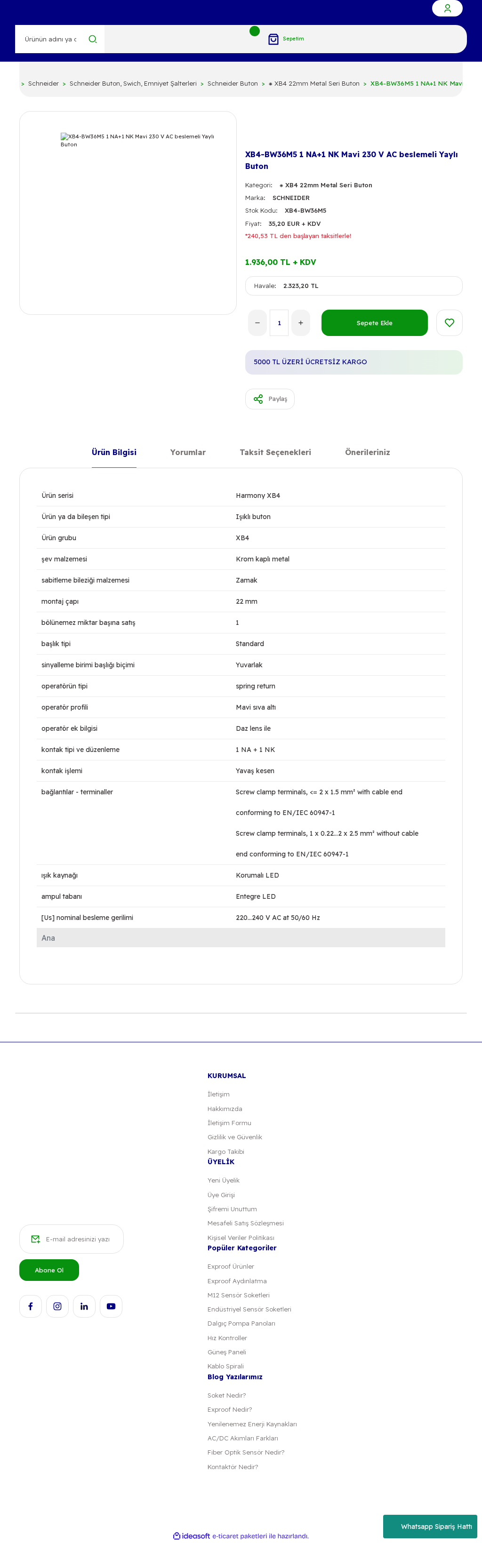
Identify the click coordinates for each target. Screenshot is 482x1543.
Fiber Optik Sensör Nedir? (246, 1452)
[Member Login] (447, 8)
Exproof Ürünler (231, 1266)
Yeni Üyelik (224, 1180)
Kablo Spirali (226, 1366)
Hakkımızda (225, 1108)
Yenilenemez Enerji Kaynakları (252, 1424)
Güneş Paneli (227, 1352)
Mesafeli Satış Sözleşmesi (246, 1223)
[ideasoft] (191, 1536)
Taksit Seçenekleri (275, 453)
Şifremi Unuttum (232, 1209)
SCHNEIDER (291, 197)
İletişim (219, 1094)
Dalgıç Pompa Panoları (241, 1323)
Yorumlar (188, 453)
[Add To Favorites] (449, 323)
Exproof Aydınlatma (237, 1281)
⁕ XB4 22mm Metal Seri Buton (326, 185)
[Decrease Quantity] (257, 323)
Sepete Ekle (375, 323)
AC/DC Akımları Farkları (243, 1438)
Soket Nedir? (227, 1395)
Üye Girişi (221, 1195)
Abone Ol (49, 1270)
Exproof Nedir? (230, 1409)
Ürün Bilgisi (114, 453)
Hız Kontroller (227, 1338)
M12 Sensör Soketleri (239, 1295)
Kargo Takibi (226, 1151)
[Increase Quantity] (300, 323)
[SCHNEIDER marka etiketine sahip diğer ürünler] (260, 131)
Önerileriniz (367, 453)
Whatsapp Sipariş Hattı (436, 1526)
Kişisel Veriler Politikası (241, 1237)
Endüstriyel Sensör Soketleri (249, 1309)
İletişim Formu (229, 1123)
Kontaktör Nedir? (233, 1467)
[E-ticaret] (239, 1536)
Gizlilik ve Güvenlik (235, 1137)
